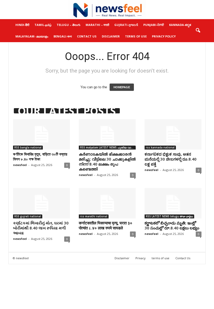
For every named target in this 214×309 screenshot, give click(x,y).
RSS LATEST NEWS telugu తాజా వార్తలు (169, 216)
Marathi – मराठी (97, 25)
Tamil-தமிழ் (42, 25)
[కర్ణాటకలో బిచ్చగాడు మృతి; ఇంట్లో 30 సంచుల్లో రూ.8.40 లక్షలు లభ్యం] (173, 203)
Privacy (140, 258)
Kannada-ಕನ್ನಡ (180, 25)
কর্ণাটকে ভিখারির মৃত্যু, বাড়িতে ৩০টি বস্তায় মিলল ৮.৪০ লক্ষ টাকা (40, 156)
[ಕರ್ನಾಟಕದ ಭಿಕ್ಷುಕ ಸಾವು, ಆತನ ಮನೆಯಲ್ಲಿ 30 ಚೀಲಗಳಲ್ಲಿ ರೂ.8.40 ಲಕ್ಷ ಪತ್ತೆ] (173, 134)
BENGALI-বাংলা (63, 36)
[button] (198, 30)
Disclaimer (111, 36)
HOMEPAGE (122, 87)
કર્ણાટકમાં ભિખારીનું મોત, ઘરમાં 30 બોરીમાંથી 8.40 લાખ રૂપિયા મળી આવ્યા (41, 227)
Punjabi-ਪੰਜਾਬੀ (153, 25)
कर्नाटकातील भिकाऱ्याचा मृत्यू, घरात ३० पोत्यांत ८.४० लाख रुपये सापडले (105, 225)
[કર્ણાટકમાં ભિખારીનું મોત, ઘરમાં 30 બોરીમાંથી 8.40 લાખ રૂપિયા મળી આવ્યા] (41, 203)
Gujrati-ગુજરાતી (126, 25)
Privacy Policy (164, 36)
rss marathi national (93, 216)
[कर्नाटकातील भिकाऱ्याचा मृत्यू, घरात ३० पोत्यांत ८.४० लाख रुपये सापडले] (107, 203)
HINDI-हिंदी (22, 25)
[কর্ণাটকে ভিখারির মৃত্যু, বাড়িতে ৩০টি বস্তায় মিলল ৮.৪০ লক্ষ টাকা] (41, 134)
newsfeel (20, 165)
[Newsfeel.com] (107, 9)
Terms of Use (136, 36)
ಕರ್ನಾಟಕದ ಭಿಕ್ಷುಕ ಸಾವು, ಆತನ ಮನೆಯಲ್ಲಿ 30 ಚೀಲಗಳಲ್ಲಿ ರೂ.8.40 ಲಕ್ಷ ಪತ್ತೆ (171, 159)
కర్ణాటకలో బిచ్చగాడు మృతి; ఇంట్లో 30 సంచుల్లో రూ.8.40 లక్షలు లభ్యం (172, 225)
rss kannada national (160, 147)
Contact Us (87, 36)
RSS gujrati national (27, 216)
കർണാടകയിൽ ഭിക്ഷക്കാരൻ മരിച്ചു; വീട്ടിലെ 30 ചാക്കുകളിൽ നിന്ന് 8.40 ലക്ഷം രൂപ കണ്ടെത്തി (107, 161)
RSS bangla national (27, 147)
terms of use (160, 258)
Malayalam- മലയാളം (31, 36)
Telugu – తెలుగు (68, 25)
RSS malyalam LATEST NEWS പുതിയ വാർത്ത (108, 147)
